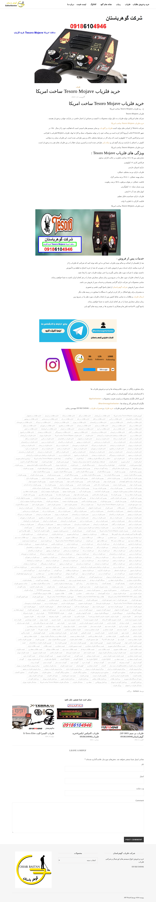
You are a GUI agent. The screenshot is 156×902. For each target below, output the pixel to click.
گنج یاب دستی (47, 662)
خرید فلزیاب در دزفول (135, 557)
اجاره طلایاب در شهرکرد (47, 425)
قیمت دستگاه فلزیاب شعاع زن (94, 646)
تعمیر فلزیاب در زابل (116, 518)
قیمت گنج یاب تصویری (63, 656)
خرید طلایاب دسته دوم (135, 541)
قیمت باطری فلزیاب (135, 646)
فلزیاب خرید (72, 623)
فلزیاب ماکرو (25, 633)
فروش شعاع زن (54, 600)
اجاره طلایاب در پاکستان (134, 422)
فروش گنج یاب (137, 610)
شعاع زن (79, 593)
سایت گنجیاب (137, 590)
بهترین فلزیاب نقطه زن (30, 491)
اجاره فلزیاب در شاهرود (116, 449)
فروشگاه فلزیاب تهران (101, 613)
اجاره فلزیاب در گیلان (62, 452)
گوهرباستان (79, 666)
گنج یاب (21, 659)
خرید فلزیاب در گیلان (119, 564)
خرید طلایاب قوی (102, 541)
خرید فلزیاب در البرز (135, 551)
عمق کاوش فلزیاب (38, 597)
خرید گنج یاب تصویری (135, 574)
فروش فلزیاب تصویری (85, 603)
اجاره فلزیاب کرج (119, 458)
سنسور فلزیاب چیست (93, 590)
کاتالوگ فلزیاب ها (92, 659)
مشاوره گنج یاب (33, 672)
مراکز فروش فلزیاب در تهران (94, 669)
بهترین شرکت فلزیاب (36, 475)
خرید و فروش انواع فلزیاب (24, 574)
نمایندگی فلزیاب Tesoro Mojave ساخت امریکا (54, 682)
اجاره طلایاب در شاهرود (66, 425)
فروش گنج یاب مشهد (49, 610)
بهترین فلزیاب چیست (119, 485)
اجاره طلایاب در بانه (67, 419)
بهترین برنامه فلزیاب (135, 472)
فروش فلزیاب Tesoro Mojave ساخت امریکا (128, 603)
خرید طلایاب (100, 537)
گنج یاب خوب (74, 662)
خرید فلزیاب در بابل (104, 551)
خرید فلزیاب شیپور (136, 570)
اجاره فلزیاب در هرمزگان (116, 455)
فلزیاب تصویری (29, 616)
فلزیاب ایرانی (126, 616)
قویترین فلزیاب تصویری (114, 643)
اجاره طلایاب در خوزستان (24, 422)
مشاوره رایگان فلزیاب (80, 672)
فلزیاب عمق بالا (43, 630)
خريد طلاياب (104, 534)
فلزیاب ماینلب (137, 636)
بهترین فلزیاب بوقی (109, 481)
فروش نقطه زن (19, 610)
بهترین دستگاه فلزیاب (103, 472)
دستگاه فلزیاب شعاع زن (134, 580)
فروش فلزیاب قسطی (64, 606)
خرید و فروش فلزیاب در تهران (115, 577)
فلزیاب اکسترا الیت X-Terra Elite (38, 733)
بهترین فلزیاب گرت (85, 491)
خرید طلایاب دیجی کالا (117, 541)
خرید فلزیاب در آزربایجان (119, 547)
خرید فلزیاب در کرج (88, 560)
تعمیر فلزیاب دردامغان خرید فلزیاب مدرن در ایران (93, 528)
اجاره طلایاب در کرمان (67, 429)
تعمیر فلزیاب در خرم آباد (24, 514)
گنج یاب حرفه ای (99, 662)
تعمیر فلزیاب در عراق (135, 521)
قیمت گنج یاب (78, 656)
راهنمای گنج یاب (120, 583)
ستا (115, 287)
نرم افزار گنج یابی (136, 682)
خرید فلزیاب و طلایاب (72, 570)
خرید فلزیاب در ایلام (119, 551)
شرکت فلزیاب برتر (136, 593)
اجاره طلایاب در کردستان (85, 429)
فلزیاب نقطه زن (111, 636)
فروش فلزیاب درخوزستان (32, 603)
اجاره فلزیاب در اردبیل (102, 439)
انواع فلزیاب (122, 465)
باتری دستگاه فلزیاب (88, 465)
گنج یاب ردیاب (34, 662)
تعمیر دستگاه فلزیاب (21, 504)
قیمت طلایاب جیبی (104, 649)
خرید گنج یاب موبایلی (71, 574)
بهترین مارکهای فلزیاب (23, 498)
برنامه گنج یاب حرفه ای (101, 468)
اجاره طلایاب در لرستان (117, 432)
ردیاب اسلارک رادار (92, 583)
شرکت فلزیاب (28, 590)
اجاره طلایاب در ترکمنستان (98, 422)
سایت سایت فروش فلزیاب (67, 587)
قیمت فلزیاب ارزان (136, 653)
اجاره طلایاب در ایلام (99, 419)
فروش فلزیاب (41, 600)
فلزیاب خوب (60, 623)
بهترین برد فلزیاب (28, 468)
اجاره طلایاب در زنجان (118, 425)
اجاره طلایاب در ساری (101, 425)
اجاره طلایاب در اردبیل (51, 416)
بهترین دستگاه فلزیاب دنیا (112, 475)
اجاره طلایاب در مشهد (81, 432)
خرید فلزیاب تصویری (41, 544)
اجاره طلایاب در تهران (79, 422)
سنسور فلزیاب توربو (110, 590)
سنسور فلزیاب (124, 590)
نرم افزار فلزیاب (83, 679)
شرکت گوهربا (122, 287)
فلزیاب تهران (44, 620)
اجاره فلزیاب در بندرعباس (102, 442)
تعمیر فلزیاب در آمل (59, 508)
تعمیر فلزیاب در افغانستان (115, 511)
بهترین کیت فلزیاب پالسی (118, 498)
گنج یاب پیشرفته (124, 662)
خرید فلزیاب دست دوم (70, 567)
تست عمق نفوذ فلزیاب (135, 504)
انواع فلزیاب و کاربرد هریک (106, 465)
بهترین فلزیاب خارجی (83, 485)
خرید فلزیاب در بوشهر (53, 551)
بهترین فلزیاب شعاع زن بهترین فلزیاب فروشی (127, 491)
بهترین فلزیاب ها (116, 495)
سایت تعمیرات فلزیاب (101, 587)
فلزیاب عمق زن (30, 630)
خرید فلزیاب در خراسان (65, 554)
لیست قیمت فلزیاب (66, 666)
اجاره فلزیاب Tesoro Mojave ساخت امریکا (68, 435)
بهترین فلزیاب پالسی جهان (75, 481)
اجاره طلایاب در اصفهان (34, 416)
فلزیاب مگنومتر (124, 636)
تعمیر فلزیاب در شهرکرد (27, 518)
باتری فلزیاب (74, 465)
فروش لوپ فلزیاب (33, 610)
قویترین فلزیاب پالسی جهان (133, 643)
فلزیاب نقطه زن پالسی (95, 636)
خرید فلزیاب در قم (103, 560)
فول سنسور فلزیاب (92, 639)
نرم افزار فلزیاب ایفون (67, 679)
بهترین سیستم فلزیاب (53, 475)
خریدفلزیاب (81, 577)
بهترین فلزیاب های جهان (80, 495)
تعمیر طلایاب (121, 508)
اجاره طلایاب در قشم (135, 429)
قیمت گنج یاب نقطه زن (134, 659)
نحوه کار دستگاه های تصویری (133, 679)
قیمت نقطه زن (119, 659)
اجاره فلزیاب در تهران (135, 445)
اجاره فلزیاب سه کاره (135, 458)
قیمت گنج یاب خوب (29, 656)
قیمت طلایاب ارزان (34, 646)
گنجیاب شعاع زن (92, 666)
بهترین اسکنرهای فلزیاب (44, 468)
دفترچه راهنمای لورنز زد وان (77, 580)
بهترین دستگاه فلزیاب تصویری (63, 472)
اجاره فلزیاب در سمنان (135, 449)
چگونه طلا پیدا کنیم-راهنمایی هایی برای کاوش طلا (127, 534)
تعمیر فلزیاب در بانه (48, 511)
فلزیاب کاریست (99, 633)
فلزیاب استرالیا (28, 613)
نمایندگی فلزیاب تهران (29, 682)
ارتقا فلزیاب (80, 458)
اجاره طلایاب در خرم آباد (43, 422)
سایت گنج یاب (21, 587)
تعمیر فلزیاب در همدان (27, 524)
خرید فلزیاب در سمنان (68, 557)
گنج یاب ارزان (137, 662)
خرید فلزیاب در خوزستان (28, 554)
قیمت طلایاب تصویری (120, 649)
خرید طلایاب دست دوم (22, 537)
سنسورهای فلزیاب (60, 590)
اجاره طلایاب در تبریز (116, 422)
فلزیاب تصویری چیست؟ (91, 620)
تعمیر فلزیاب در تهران (61, 514)
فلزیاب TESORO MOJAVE (56, 613)
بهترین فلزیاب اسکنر (113, 478)
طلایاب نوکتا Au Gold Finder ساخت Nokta (91, 597)
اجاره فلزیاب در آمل (136, 439)
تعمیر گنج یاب (40, 528)
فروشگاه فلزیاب (117, 613)
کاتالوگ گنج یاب (78, 659)
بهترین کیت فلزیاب (136, 498)
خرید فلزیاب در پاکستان (35, 551)
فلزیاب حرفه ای (124, 623)
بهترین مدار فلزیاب (136, 501)
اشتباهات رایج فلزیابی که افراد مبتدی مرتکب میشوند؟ (89, 462)
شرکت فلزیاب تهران (119, 593)
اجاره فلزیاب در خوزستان (80, 445)
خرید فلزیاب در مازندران (83, 564)
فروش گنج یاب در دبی (86, 610)
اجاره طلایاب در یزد (136, 435)
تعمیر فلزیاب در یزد (118, 528)
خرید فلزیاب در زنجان (102, 557)
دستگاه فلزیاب (69, 577)
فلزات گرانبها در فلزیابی (83, 613)
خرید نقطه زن (40, 574)
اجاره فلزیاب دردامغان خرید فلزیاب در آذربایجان (40, 455)
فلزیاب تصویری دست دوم (72, 620)
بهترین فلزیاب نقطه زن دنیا (133, 495)
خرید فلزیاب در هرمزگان (48, 564)
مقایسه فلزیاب (137, 676)
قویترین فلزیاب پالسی (24, 639)
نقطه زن (89, 682)
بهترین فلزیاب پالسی (93, 481)
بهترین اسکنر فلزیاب (62, 468)
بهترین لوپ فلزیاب (55, 498)
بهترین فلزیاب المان (97, 478)
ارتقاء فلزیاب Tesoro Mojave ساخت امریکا (47, 458)
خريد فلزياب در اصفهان (90, 534)
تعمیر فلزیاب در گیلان (118, 524)
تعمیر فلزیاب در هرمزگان (45, 524)
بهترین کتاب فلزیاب (29, 495)
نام (143, 764)
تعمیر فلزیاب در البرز (96, 511)
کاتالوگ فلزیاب (106, 659)
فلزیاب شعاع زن (108, 630)
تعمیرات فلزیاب (96, 408)
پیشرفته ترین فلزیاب (52, 501)
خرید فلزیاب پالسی (57, 544)
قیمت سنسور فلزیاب (75, 646)
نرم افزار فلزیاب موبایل (50, 679)
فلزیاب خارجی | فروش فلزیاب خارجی (91, 623)
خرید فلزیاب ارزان (46, 541)
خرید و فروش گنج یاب (95, 577)
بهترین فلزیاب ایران (64, 478)
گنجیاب (103, 666)
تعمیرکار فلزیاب (77, 531)
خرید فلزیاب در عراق (135, 560)
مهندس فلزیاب (84, 676)
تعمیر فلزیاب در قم (102, 521)
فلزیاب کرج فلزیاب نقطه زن (57, 633)
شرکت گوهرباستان (104, 593)
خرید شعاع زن (112, 537)
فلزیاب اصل (138, 616)
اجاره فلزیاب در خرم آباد (98, 445)
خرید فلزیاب (108, 408)
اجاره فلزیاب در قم (47, 449)
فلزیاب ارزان (40, 613)
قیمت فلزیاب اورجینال (73, 653)
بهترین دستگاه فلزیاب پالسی (84, 472)
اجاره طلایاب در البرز (115, 419)
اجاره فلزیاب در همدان (98, 455)
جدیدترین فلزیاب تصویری (60, 531)
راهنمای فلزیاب (27, 580)
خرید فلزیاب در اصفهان (53, 547)
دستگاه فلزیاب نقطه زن (115, 580)
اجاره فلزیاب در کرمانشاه (97, 452)
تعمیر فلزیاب (109, 508)
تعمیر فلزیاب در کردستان (68, 521)
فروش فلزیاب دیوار (98, 606)
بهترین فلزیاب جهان (136, 485)
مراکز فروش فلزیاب (135, 669)
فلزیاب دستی (82, 626)
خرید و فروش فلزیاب (135, 577)
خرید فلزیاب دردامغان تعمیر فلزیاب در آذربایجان (94, 567)
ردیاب (118, 4)
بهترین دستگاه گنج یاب (71, 475)
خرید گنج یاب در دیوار (88, 574)
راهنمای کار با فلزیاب (135, 583)
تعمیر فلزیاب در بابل (64, 511)
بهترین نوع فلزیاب (105, 501)
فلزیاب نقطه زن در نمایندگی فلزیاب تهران (53, 636)
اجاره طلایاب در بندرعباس (50, 419)
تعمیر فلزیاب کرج (69, 528)
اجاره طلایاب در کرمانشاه (49, 429)
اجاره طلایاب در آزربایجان (102, 416)
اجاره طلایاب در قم (119, 429)
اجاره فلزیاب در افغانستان (66, 439)
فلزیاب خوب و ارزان (23, 623)
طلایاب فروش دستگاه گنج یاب (42, 593)
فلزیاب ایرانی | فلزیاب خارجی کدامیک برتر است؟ (103, 616)
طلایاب (70, 593)
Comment (140, 800)
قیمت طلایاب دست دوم (70, 649)
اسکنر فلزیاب (113, 462)
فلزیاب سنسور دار (136, 630)
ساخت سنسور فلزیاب (20, 583)
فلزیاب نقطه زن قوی (30, 636)
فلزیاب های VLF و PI (108, 639)
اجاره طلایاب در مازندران (99, 432)
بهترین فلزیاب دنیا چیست (134, 488)
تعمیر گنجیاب (28, 528)
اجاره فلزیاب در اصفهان (85, 439)
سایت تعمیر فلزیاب (117, 587)
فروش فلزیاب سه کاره (81, 606)
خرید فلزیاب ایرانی (72, 544)
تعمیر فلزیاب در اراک (42, 508)
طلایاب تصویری (59, 593)
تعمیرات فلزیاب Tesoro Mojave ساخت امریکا (114, 531)
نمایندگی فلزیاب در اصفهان (133, 685)
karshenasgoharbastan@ (108, 403)
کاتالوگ (93, 4)
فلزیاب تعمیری (56, 620)
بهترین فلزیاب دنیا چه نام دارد (32, 485)
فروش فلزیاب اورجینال (103, 603)
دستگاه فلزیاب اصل (55, 577)
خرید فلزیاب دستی (36, 567)
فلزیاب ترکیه (41, 616)
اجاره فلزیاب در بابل (135, 442)
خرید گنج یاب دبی (119, 574)
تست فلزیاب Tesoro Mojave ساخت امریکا (110, 504)
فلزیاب (127, 4)
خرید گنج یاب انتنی (29, 570)
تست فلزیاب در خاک (87, 504)
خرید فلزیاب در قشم (119, 560)
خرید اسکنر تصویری (73, 534)
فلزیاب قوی (125, 633)
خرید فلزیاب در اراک (86, 547)
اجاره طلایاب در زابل (135, 425)
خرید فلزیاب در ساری (85, 557)
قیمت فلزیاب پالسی (56, 653)
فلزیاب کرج (73, 633)
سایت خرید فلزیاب (84, 587)
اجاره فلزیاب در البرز (47, 439)
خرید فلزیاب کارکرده (104, 570)
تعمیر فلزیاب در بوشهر (135, 514)
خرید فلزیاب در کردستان (70, 560)
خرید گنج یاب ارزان (44, 570)
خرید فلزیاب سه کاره (20, 567)
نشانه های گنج (106, 4)
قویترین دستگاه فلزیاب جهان (57, 639)
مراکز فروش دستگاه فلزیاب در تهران (28, 666)
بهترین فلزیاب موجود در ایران (50, 491)
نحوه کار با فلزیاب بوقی (36, 676)
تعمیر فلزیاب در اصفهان (134, 511)
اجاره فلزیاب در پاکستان (65, 442)
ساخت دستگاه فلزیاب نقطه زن (40, 583)
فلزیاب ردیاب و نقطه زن (34, 626)
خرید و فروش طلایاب (141, 4)
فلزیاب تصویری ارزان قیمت (133, 620)
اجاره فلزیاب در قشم (63, 449)
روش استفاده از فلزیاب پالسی (63, 583)
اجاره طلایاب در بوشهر (31, 419)
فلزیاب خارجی (111, 623)
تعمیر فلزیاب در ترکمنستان (80, 514)
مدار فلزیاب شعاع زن (49, 666)
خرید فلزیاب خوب (136, 547)
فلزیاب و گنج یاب (105, 128)
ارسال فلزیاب (138, 296)
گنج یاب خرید (86, 662)
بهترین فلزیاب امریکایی (80, 478)
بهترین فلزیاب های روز (45, 495)
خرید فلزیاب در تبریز (135, 554)
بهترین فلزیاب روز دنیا (99, 488)
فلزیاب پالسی (66, 616)
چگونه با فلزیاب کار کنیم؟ (42, 531)
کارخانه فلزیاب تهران (34, 659)
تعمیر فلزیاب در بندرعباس (31, 511)
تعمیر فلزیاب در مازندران (81, 524)
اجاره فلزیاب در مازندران (26, 452)
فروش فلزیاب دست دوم (134, 606)
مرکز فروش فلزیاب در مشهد (32, 669)
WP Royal (127, 897)
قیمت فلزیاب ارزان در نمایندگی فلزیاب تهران (112, 653)
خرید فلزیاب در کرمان (52, 560)
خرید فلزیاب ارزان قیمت (29, 541)
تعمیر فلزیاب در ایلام (80, 511)
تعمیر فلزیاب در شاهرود (46, 518)
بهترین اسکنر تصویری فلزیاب (81, 468)
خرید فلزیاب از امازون (135, 544)
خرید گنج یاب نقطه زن (55, 574)
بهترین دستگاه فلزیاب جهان (41, 472)
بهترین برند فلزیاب (119, 472)
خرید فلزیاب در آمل (102, 547)
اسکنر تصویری (125, 462)
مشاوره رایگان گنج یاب (62, 672)
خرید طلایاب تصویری (72, 537)
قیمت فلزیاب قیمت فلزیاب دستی (113, 656)
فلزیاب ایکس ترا (80, 616)
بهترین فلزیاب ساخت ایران (81, 488)
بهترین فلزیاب (22, 475)
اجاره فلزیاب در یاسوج (81, 455)
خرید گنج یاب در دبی (104, 574)
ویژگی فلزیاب (117, 685)
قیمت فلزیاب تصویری (39, 653)
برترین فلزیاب (19, 465)
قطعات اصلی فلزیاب (75, 639)
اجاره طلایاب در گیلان (135, 432)
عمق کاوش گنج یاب (22, 597)
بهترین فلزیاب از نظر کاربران (133, 478)
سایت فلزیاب (51, 587)
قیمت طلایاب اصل (136, 649)
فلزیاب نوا (121, 639)
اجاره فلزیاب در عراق (80, 449)
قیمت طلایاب (47, 646)
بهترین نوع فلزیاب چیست (70, 501)
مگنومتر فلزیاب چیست (100, 676)
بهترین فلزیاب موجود (69, 491)
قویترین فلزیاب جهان (96, 643)
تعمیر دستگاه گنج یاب (135, 508)
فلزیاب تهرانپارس (30, 620)
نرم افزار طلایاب (115, 679)
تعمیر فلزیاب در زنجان (99, 518)
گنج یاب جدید (112, 662)
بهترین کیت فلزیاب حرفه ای (98, 498)
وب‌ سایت (140, 788)
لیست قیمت (81, 4)
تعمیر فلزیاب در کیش (135, 524)
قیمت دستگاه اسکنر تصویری (116, 646)
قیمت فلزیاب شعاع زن (135, 656)
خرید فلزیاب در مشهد (65, 564)
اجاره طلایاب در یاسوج (27, 432)
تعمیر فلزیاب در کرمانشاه (31, 521)
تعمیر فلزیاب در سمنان (64, 518)
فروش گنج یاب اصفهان (121, 610)
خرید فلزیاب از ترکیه (103, 544)
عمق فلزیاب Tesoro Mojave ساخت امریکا (60, 597)
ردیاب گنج (79, 583)
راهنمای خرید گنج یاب (42, 580)
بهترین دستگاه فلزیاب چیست (133, 475)
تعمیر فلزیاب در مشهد (63, 524)
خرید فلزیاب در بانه (88, 551)
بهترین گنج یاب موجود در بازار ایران (75, 498)
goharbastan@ (95, 398)
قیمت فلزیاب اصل (89, 653)
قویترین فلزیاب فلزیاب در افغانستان (40, 643)
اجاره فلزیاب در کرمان (115, 452)
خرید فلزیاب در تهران (82, 554)
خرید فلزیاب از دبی (87, 544)
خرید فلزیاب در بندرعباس (71, 551)
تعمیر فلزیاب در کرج (86, 521)
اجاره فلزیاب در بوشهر (83, 442)
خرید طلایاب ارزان (87, 537)
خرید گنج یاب (58, 570)
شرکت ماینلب (89, 593)
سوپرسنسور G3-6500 (44, 590)
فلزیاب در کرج (123, 626)
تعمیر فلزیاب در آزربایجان (77, 508)
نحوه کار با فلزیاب (52, 676)
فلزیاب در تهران (137, 626)
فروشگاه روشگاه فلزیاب (134, 613)
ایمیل (142, 776)
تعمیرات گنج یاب (91, 531)
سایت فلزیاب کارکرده (36, 587)
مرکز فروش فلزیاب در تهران (53, 669)
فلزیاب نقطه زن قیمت (135, 639)
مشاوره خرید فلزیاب (135, 672)
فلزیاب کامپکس (86, 633)
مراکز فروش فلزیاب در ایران (116, 669)
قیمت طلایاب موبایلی (52, 649)
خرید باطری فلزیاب (27, 534)
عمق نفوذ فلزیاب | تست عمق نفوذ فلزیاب (114, 600)
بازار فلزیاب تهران (61, 465)
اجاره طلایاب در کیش (30, 429)
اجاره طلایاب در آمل (85, 416)
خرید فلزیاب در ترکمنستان (117, 554)
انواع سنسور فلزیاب (135, 465)
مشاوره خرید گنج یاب (118, 672)
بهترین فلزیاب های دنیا (63, 495)
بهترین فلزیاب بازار (32, 478)
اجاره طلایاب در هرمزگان (62, 432)
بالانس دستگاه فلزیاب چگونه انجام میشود (39, 465)
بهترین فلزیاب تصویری (56, 481)
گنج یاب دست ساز (61, 662)
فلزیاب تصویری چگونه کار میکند (111, 620)
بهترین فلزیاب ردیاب (116, 488)
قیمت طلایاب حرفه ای (87, 649)
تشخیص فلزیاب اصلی (54, 504)
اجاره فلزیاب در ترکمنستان (29, 442)
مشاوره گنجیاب (19, 672)
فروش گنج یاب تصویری (103, 610)
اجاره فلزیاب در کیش (79, 452)
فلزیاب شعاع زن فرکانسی (72, 630)
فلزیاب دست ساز (95, 626)
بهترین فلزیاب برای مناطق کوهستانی (130, 481)
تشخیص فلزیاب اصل (70, 504)
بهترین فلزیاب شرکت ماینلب (41, 488)
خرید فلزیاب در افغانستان (34, 547)
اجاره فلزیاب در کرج (32, 449)
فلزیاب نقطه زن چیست (77, 636)
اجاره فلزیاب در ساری (28, 445)
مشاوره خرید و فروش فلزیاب (99, 672)
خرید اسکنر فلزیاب (57, 534)
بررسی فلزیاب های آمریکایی (120, 468)
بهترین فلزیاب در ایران (66, 485)
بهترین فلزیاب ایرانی (48, 478)
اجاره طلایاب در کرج (103, 429)
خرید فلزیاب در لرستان (102, 564)
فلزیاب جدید (17, 620)
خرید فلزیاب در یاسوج (135, 567)
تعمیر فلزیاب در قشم (118, 521)
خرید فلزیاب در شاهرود (50, 557)
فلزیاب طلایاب (56, 630)
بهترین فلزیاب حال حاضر (101, 485)
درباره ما (70, 4)
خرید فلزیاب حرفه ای (24, 544)
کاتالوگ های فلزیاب (50, 659)
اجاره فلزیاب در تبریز (47, 442)
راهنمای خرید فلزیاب (58, 580)
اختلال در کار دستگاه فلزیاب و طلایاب (98, 458)
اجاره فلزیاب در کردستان (134, 452)
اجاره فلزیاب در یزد (64, 455)
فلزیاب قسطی (137, 633)
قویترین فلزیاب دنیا (61, 643)
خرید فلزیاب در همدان (30, 564)
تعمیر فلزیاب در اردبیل (26, 508)
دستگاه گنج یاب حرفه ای (97, 580)
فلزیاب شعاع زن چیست (91, 630)
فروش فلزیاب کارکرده (46, 606)
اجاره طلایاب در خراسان (61, 422)
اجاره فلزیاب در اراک (119, 439)
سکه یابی (106, 142)
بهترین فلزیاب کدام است (101, 491)
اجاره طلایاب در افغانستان (134, 419)
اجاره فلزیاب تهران (45, 435)
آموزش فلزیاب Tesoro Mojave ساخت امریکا (128, 416)
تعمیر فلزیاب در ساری (81, 518)
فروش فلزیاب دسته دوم (115, 606)
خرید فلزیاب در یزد (119, 567)
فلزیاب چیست (137, 623)
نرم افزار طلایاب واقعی (99, 679)
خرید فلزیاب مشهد (88, 570)
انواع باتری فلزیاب (46, 462)
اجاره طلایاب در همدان (44, 432)
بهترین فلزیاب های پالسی (99, 495)
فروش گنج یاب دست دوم (67, 610)
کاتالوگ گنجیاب (64, 659)
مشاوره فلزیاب (46, 672)
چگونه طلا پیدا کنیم (24, 531)
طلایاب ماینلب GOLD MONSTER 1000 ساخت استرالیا (125, 597)
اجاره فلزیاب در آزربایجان (28, 435)
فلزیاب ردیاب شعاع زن (53, 626)
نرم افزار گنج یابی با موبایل (119, 682)
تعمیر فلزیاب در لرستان (100, 524)
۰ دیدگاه (130, 691)
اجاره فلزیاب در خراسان (117, 445)
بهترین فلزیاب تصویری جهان (37, 481)
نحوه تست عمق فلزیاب (69, 676)
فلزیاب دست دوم (110, 626)
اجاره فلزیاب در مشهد (135, 455)
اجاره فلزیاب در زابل (62, 445)
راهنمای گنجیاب (106, 583)
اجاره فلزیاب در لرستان (45, 452)
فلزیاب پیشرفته (53, 616)
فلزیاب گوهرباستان (39, 633)
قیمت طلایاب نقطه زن (35, 649)
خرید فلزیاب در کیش (135, 564)
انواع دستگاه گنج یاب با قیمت (29, 462)
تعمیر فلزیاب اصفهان (94, 508)
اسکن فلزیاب (137, 462)
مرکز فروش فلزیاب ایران (74, 669)
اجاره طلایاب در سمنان (84, 425)
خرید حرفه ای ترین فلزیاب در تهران (131, 537)
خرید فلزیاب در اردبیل (70, 547)
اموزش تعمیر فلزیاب (62, 462)
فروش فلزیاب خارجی (67, 603)
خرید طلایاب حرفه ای (55, 537)
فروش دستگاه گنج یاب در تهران (72, 600)
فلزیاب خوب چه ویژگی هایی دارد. (43, 623)
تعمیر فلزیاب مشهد (54, 528)
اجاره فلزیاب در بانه (120, 442)
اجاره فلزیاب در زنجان (45, 445)
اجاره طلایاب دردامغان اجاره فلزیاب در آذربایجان (111, 435)
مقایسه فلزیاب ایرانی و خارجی (119, 676)
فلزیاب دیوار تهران (69, 626)
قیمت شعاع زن (60, 646)
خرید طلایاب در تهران (38, 537)
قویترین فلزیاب (39, 639)
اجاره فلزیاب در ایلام (31, 439)
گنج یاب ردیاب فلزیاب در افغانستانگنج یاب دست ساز (126, 666)
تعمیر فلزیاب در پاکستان (116, 514)
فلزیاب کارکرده (113, 633)
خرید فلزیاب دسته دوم (52, 567)
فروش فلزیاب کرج (29, 606)
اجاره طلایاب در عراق (29, 425)
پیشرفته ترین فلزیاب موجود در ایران (31, 501)
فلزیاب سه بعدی (122, 630)
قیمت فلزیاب (20, 649)
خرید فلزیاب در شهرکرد (32, 557)
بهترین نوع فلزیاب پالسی (89, 501)
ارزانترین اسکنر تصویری (23, 458)
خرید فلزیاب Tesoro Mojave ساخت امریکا (127, 123)
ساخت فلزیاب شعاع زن (134, 587)
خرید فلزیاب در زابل (118, 557)
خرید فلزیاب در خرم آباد (47, 554)
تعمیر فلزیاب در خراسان (43, 514)
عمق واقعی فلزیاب (92, 600)
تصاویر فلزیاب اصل (38, 504)
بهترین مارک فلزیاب (40, 498)
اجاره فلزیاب (89, 435)
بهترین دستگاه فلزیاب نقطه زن (91, 475)
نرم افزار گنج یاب (33, 679)
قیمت (23, 643)
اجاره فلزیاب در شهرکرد (98, 449)
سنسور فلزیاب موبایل (76, 590)
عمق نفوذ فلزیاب (136, 600)
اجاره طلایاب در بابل (83, 419)
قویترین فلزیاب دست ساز (78, 643)
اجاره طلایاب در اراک (68, 416)
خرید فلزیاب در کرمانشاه (34, 560)
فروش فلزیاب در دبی (50, 603)
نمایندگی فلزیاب (78, 682)
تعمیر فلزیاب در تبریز (98, 514)
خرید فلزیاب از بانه (118, 544)
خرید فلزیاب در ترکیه (99, 554)
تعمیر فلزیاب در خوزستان (134, 518)
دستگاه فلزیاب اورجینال (38, 577)
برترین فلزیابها (137, 468)
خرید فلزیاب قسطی (120, 570)
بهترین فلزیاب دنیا (50, 485)
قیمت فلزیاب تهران (23, 653)
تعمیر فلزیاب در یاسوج (135, 528)
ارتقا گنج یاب (69, 458)
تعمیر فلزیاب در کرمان (50, 521)
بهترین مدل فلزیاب (120, 501)
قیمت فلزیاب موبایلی (93, 656)
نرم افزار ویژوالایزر (101, 682)
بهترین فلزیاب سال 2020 (61, 488)
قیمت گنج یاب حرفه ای (46, 656)
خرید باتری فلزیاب (42, 534)
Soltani (136, 691)
